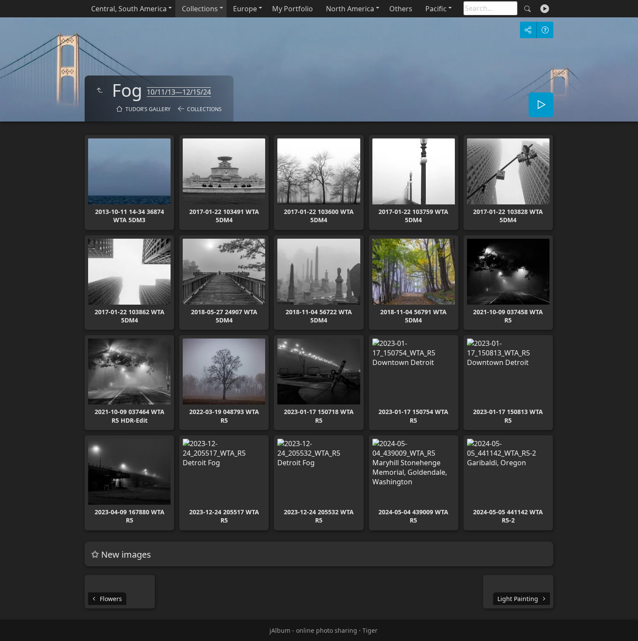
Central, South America (129, 8)
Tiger (370, 630)
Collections (200, 8)
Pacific (436, 8)
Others (400, 8)
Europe (245, 8)
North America (350, 8)
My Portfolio (292, 8)
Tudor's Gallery (148, 109)
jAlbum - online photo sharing (313, 630)
